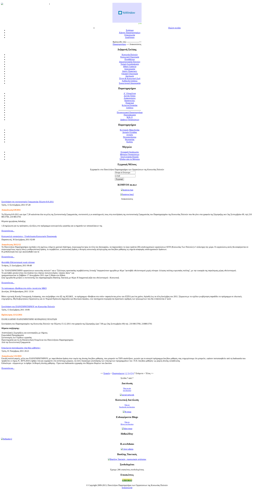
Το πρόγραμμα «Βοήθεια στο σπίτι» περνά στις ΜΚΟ (24, 288)
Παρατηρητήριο (119, 44)
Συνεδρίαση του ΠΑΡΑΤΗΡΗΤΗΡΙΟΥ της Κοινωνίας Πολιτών (28, 306)
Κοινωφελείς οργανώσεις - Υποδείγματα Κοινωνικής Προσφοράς (29, 236)
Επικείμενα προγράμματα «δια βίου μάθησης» (20, 348)
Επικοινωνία (127, 487)
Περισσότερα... (7, 231)
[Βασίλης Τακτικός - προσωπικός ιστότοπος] (127, 459)
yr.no (140, 23)
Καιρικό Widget (127, 13)
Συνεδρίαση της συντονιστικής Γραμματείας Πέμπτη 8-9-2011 (27, 202)
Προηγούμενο (118, 373)
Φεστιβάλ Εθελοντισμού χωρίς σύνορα (18, 262)
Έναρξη (106, 373)
